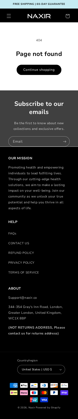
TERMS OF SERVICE (23, 272)
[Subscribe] (64, 141)
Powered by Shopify (48, 407)
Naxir (31, 407)
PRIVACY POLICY (21, 263)
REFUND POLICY (21, 253)
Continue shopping (39, 69)
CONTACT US (18, 243)
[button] (9, 16)
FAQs (12, 233)
